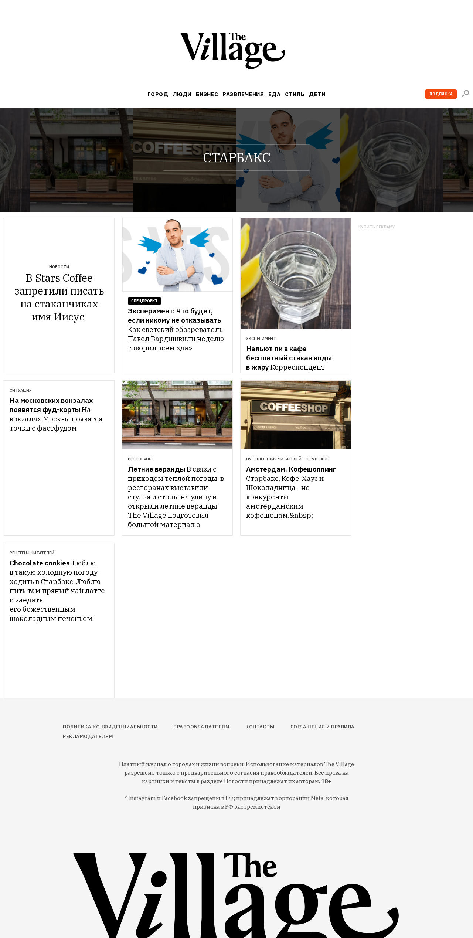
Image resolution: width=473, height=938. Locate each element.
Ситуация (21, 390)
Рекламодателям (88, 736)
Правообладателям (201, 727)
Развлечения (243, 94)
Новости (59, 266)
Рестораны (140, 459)
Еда (274, 94)
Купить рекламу (376, 227)
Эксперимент (261, 338)
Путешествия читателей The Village (287, 459)
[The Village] (236, 52)
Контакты (260, 727)
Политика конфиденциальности (110, 727)
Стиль (294, 94)
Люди (182, 94)
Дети (317, 94)
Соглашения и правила (322, 727)
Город (158, 94)
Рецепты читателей (32, 552)
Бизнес (207, 94)
